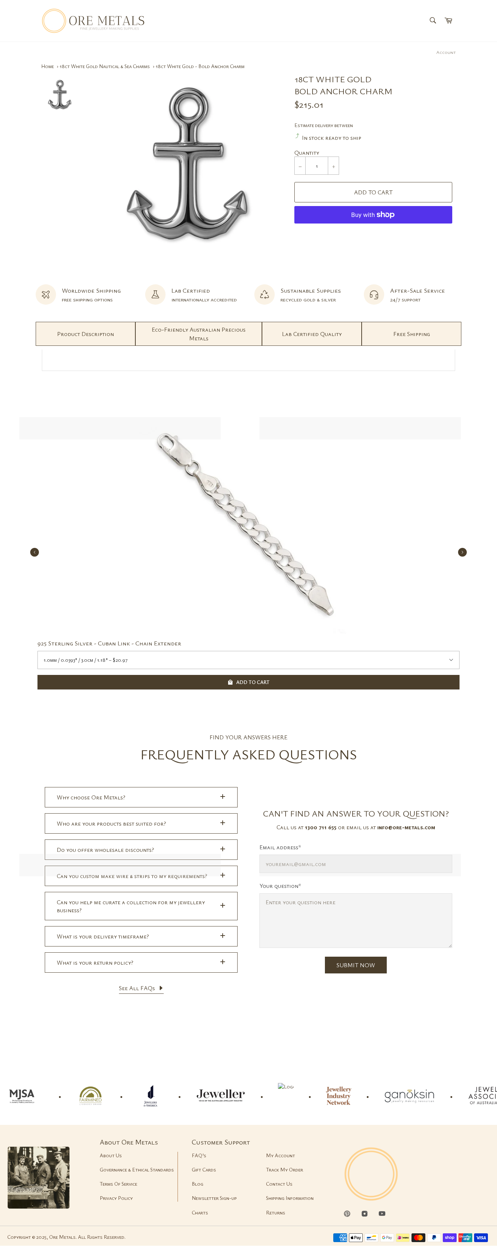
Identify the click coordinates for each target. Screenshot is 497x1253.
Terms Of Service (118, 1183)
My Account (280, 1155)
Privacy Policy (116, 1197)
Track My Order (284, 1169)
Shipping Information (290, 1197)
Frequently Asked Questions (248, 754)
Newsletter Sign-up (214, 1197)
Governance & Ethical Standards (137, 1169)
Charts (200, 1212)
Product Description (85, 334)
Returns (275, 1212)
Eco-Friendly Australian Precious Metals (199, 333)
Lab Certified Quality (312, 334)
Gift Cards (204, 1169)
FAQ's (199, 1155)
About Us (111, 1155)
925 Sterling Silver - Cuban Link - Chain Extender (109, 643)
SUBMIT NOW (356, 965)
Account (446, 52)
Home (47, 66)
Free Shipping (411, 334)
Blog (197, 1183)
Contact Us (279, 1183)
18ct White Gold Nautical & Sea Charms (105, 66)
